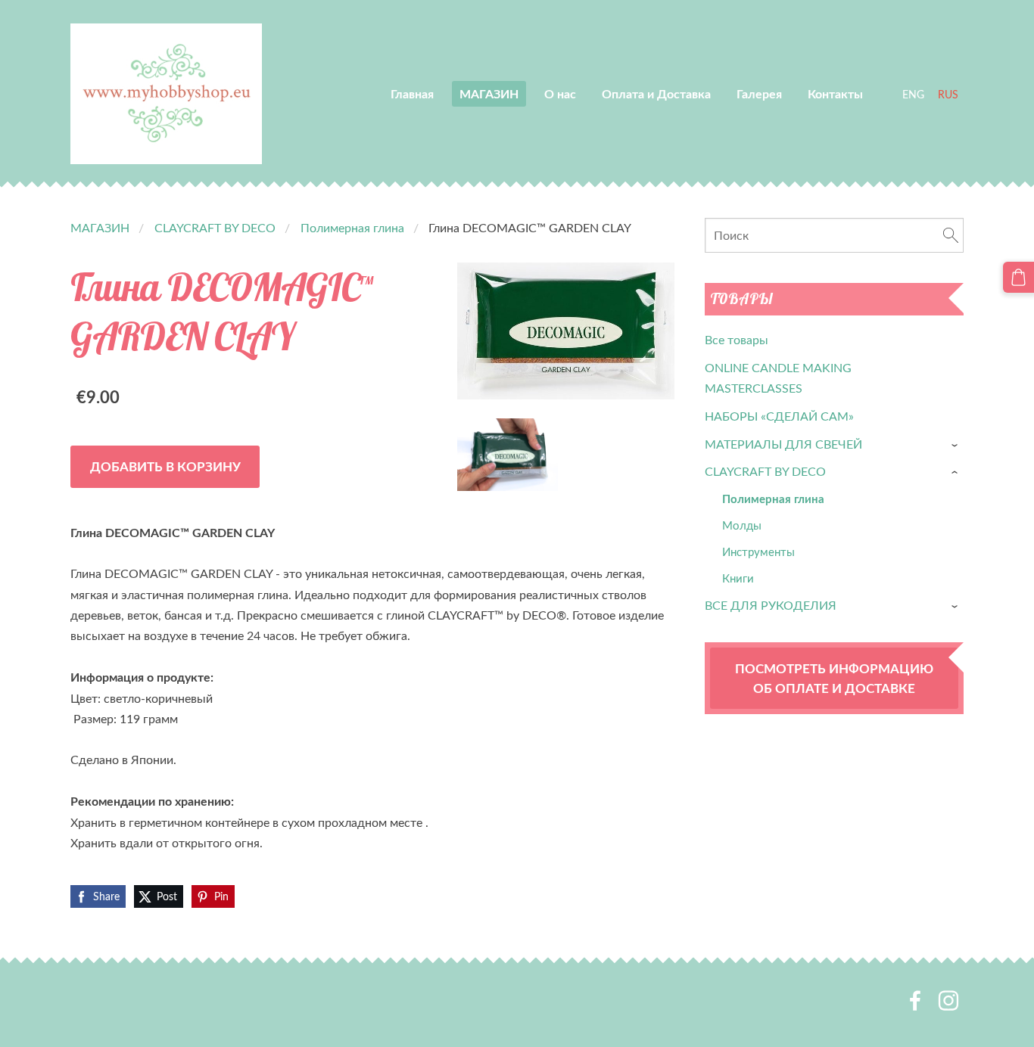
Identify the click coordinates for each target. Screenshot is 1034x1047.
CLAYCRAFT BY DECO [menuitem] (765, 471)
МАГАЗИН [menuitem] (489, 93)
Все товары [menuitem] (736, 339)
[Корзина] (1018, 277)
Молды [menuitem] (741, 525)
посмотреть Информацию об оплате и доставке (834, 678)
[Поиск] (951, 235)
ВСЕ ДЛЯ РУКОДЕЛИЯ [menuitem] (770, 605)
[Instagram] (948, 1000)
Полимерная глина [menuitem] (773, 498)
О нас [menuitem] (560, 93)
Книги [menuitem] (738, 578)
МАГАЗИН (99, 227)
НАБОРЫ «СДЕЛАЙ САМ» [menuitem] (779, 416)
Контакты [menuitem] (835, 93)
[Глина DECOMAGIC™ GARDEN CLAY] (508, 455)
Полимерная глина (352, 227)
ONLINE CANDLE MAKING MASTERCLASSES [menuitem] (778, 377)
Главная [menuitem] (412, 93)
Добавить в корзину (165, 466)
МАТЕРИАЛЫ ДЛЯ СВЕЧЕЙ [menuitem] (783, 444)
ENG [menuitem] (913, 94)
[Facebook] (915, 1000)
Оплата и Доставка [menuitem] (656, 93)
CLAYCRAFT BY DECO (215, 227)
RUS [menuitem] (948, 94)
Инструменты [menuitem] (758, 551)
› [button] (956, 445)
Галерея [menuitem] (759, 93)
